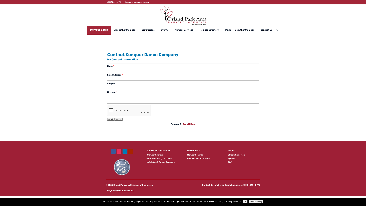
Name (110, 66)
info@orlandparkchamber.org (228, 185)
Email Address (114, 75)
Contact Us (266, 30)
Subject (111, 83)
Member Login (99, 29)
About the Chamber (124, 30)
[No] (362, 202)
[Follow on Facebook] (113, 151)
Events (164, 30)
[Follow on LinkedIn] (125, 151)
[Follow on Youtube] (130, 151)
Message (111, 92)
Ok (245, 201)
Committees (148, 30)
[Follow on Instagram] (119, 151)
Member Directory (209, 30)
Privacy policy (256, 201)
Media (228, 30)
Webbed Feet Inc (126, 190)
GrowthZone (189, 124)
